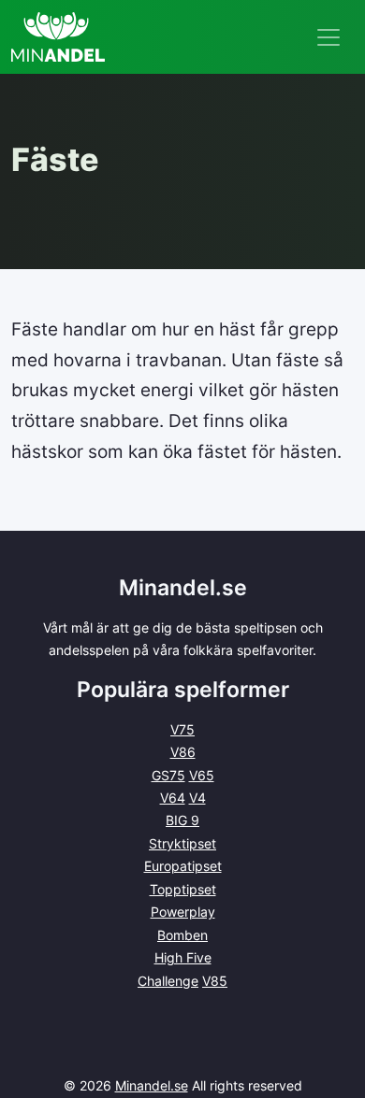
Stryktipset (182, 843)
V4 (197, 798)
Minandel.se (151, 1085)
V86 (183, 752)
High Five (183, 957)
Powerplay (183, 912)
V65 (201, 775)
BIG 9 (182, 820)
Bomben (182, 935)
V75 (182, 729)
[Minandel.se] (58, 36)
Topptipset (183, 889)
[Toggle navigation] (328, 37)
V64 (172, 798)
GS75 (168, 775)
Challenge (168, 981)
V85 (214, 981)
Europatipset (183, 866)
